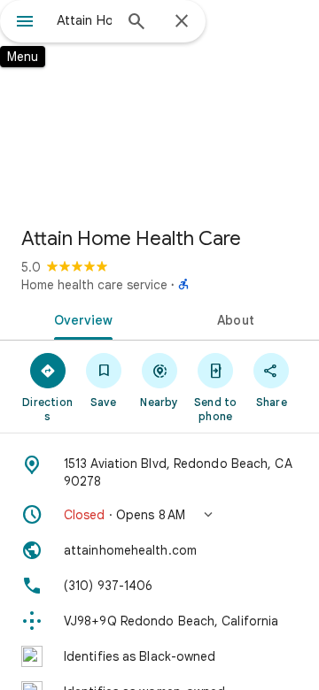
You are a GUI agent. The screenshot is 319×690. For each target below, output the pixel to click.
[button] (159, 515)
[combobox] (84, 20)
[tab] (80, 318)
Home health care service (94, 285)
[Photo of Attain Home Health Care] (159, 106)
